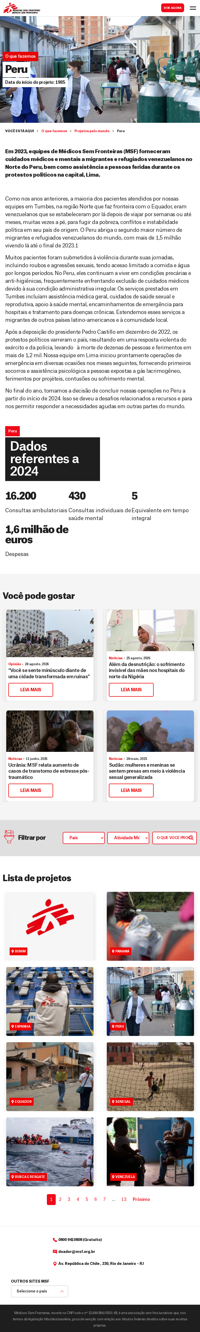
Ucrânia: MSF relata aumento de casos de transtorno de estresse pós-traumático (48, 771)
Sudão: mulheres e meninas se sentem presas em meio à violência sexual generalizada (147, 771)
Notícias (116, 658)
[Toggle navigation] (193, 8)
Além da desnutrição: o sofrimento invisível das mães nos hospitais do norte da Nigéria (147, 670)
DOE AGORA (173, 8)
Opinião (14, 664)
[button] (35, 82)
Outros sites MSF (30, 1281)
